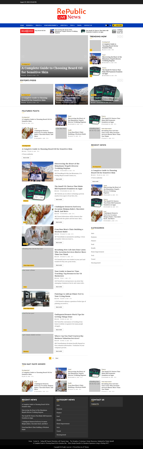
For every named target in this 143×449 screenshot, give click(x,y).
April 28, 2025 (65, 319)
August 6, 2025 (107, 138)
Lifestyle (63, 25)
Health (38, 25)
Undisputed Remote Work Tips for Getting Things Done (69, 315)
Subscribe (119, 25)
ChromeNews (77, 447)
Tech (71, 25)
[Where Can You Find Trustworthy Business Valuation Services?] (37, 344)
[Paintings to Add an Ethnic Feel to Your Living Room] (37, 301)
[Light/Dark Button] (107, 25)
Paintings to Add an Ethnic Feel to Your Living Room (69, 295)
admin (24, 75)
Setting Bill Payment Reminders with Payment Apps (54, 441)
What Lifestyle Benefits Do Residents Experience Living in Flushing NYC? (88, 443)
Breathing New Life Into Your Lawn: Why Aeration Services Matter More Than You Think (111, 133)
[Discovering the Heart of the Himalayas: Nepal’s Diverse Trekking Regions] (95, 45)
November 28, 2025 (109, 62)
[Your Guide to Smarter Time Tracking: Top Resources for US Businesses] (37, 279)
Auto (92, 233)
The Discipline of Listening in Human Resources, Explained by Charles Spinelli (92, 441)
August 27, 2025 (73, 136)
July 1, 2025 (65, 278)
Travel (79, 25)
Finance (104, 55)
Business (29, 25)
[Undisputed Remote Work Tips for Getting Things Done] (37, 322)
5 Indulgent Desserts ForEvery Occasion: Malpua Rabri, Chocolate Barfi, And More (111, 72)
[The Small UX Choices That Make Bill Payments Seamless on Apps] (95, 58)
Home (22, 25)
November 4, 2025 (108, 76)
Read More (26, 158)
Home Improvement (50, 25)
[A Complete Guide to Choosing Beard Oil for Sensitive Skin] (54, 56)
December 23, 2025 (108, 50)
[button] (110, 25)
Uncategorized (26, 64)
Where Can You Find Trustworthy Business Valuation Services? (69, 337)
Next (57, 358)
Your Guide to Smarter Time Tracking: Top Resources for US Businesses (68, 273)
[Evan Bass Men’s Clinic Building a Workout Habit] (61, 133)
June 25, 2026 (32, 75)
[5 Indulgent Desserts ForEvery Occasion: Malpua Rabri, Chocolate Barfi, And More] (95, 71)
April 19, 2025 (65, 340)
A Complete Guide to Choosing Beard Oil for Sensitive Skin (52, 70)
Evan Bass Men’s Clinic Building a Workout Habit (77, 133)
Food (103, 67)
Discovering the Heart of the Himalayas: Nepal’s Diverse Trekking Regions (112, 46)
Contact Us (88, 25)
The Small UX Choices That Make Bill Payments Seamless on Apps (112, 59)
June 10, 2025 (65, 298)
